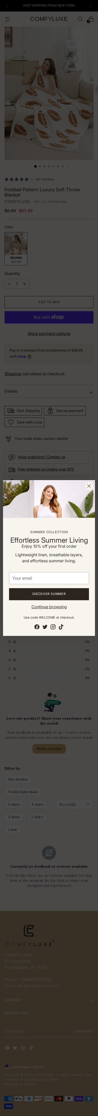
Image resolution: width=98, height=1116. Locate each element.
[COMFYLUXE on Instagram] (53, 627)
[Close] (89, 486)
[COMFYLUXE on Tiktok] (61, 627)
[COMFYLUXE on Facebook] (37, 627)
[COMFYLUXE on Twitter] (45, 627)
